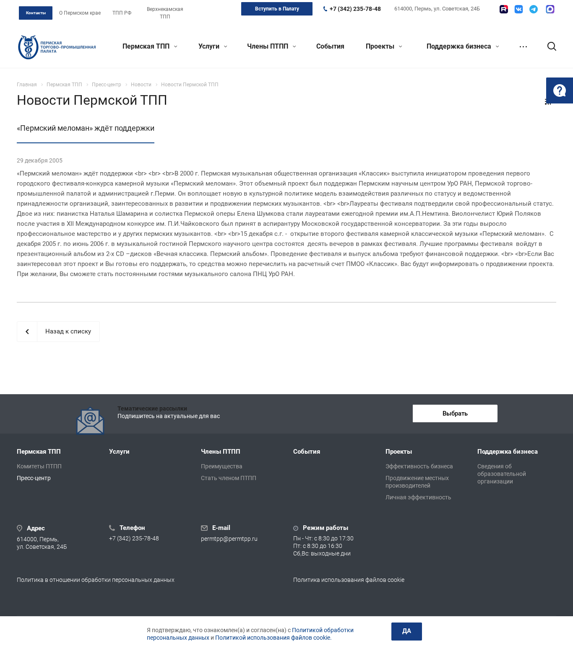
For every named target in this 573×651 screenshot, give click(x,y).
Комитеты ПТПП (39, 466)
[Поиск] (547, 46)
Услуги (209, 46)
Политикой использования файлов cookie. (273, 637)
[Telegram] (533, 9)
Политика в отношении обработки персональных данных (96, 579)
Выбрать (455, 413)
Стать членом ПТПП (228, 478)
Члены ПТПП (268, 46)
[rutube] (504, 9)
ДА (406, 631)
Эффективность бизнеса (419, 466)
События (330, 46)
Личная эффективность (418, 497)
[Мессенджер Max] (550, 9)
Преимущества (221, 466)
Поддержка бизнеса (460, 46)
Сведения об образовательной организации (501, 474)
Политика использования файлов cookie (348, 579)
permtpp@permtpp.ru (229, 538)
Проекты (381, 46)
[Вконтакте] (518, 9)
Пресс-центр (34, 478)
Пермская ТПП (146, 46)
